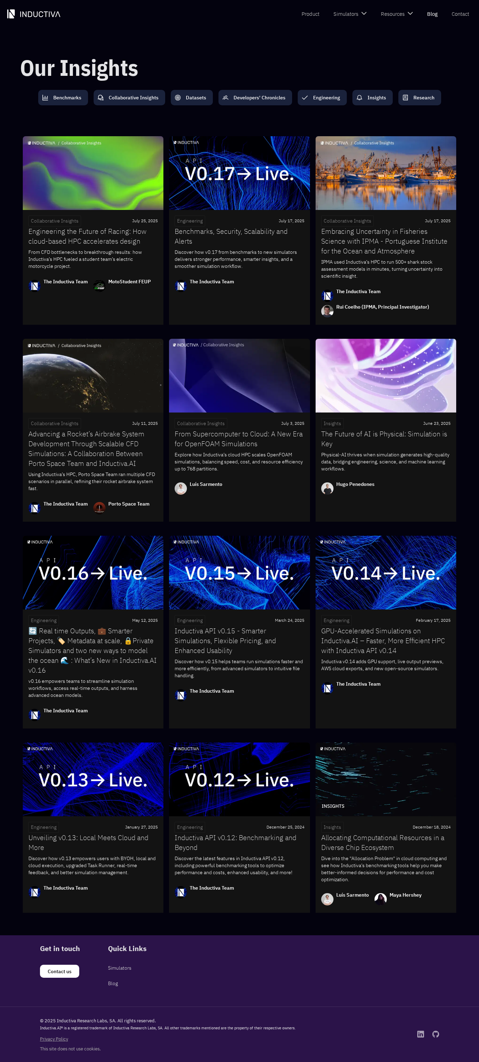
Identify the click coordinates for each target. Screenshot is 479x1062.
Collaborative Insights (55, 221)
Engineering (190, 221)
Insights (332, 423)
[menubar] (385, 14)
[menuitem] (310, 14)
